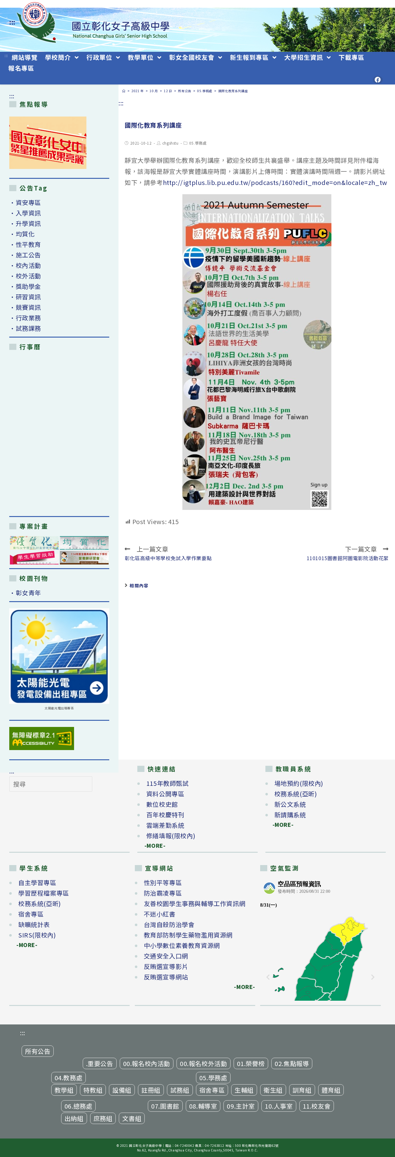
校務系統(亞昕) (295, 793)
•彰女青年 (25, 592)
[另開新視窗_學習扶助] (34, 557)
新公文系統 (290, 804)
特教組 (92, 1089)
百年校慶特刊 (165, 814)
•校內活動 (25, 265)
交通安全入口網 (166, 955)
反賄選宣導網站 (166, 976)
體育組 (331, 1089)
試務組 (179, 1089)
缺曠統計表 (34, 924)
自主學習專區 (37, 882)
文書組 (131, 1118)
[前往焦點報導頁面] (47, 142)
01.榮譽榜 (251, 1063)
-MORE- (151, 845)
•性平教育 (25, 244)
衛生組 (273, 1089)
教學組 (64, 1089)
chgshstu (170, 143)
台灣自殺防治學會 (169, 924)
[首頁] (124, 90)
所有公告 (37, 1051)
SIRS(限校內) (37, 934)
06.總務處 (78, 1106)
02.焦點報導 (292, 1063)
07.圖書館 (165, 1106)
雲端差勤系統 (165, 825)
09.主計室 (241, 1106)
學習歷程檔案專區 (43, 892)
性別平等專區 (163, 882)
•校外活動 (25, 275)
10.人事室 (279, 1106)
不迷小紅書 (160, 913)
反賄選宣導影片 (166, 966)
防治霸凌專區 (163, 892)
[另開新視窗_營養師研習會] (84, 557)
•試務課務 (25, 328)
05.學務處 (198, 143)
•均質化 (22, 233)
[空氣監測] (320, 939)
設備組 (121, 1089)
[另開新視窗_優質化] (34, 543)
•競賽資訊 (25, 307)
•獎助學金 (25, 286)
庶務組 (103, 1118)
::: (12, 22)
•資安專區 (25, 202)
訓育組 (302, 1089)
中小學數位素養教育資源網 (182, 945)
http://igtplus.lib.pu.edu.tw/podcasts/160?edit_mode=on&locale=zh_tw (275, 182)
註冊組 (150, 1089)
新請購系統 (290, 814)
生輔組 (244, 1089)
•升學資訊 (25, 223)
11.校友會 (317, 1106)
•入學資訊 (25, 212)
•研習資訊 (25, 296)
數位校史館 (162, 804)
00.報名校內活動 (146, 1063)
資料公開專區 (165, 793)
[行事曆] (59, 433)
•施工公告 (25, 254)
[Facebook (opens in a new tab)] (378, 80)
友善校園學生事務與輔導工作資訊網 (195, 903)
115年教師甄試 (167, 783)
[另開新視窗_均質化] (84, 543)
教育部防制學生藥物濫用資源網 (188, 934)
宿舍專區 (31, 913)
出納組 (74, 1118)
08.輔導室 (203, 1106)
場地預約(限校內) (298, 783)
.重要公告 (99, 1063)
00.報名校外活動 (203, 1063)
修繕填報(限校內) (170, 835)
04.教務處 (69, 1077)
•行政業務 (25, 317)
